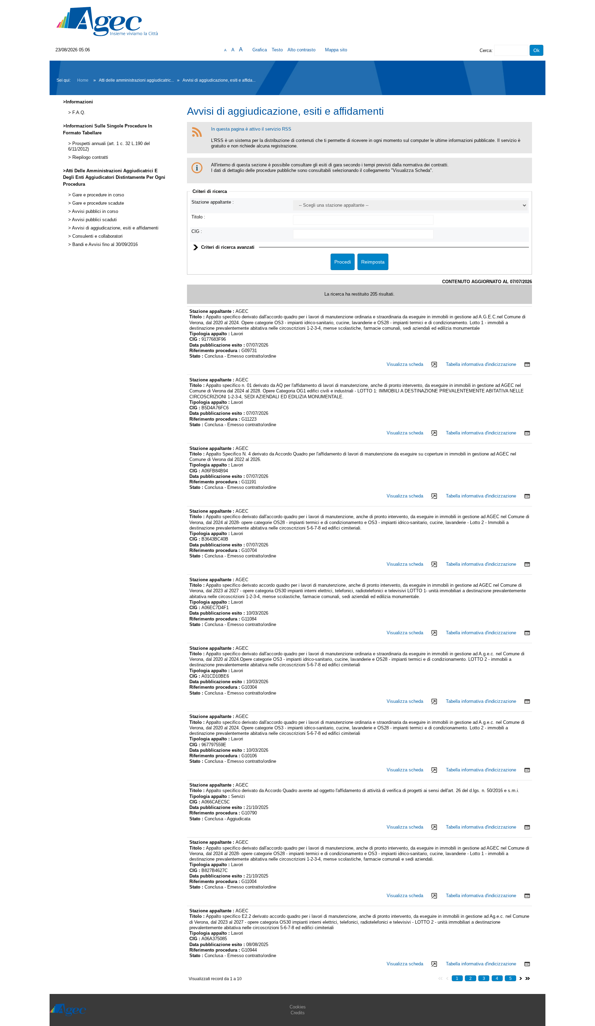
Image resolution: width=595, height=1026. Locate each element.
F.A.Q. (78, 112)
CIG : (196, 231)
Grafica (259, 49)
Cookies (298, 1006)
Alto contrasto (301, 49)
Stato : (197, 356)
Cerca (485, 50)
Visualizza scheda (405, 364)
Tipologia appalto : (210, 333)
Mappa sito (336, 49)
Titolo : (198, 216)
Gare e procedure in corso (97, 195)
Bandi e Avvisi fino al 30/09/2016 (104, 244)
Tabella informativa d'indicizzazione (481, 364)
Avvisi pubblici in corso (94, 211)
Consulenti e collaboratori (97, 236)
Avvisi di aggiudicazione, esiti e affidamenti (114, 228)
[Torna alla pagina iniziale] (107, 21)
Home (82, 80)
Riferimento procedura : (215, 350)
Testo (277, 49)
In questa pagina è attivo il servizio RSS (251, 129)
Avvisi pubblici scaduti (94, 219)
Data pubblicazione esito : (217, 345)
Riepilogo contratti (89, 157)
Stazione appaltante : (212, 202)
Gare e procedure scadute (97, 203)
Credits (298, 1012)
